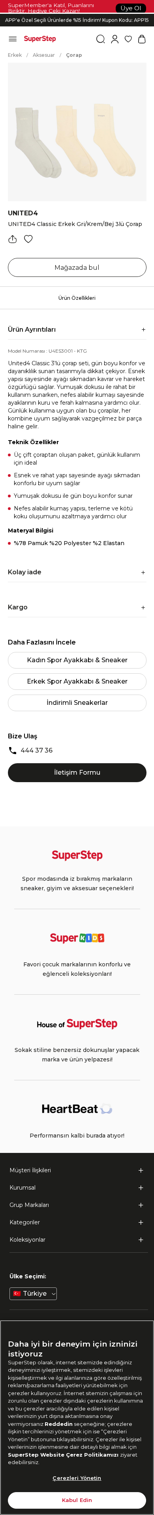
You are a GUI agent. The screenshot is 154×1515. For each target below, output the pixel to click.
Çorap (74, 55)
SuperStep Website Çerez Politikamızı (64, 1454)
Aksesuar (44, 55)
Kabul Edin (77, 1500)
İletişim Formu (77, 772)
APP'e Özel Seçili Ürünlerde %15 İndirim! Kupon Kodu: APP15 (77, 20)
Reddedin (59, 1424)
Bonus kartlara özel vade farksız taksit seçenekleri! (77, 14)
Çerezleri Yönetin (77, 1478)
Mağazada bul (77, 267)
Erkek (15, 55)
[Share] (12, 239)
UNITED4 (23, 213)
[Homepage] (40, 39)
